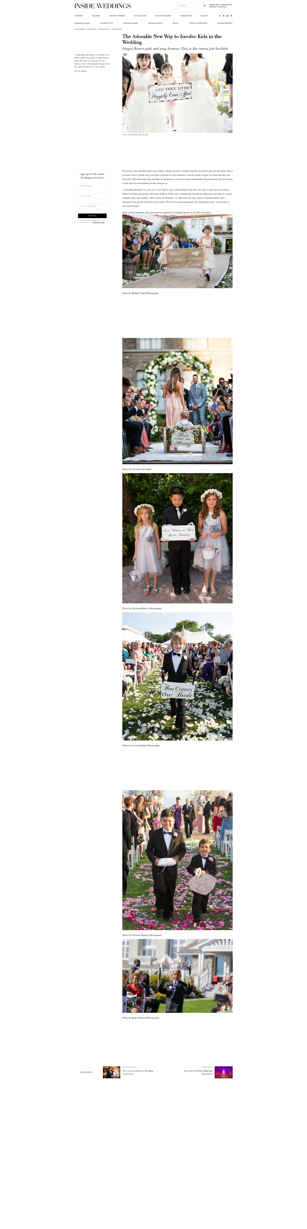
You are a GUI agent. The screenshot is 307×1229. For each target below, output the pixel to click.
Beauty (176, 23)
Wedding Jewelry (155, 23)
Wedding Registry (225, 23)
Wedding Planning (163, 16)
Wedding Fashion (130, 23)
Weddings (78, 16)
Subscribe (92, 216)
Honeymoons (186, 16)
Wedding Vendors (117, 16)
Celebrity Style (106, 23)
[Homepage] (102, 5)
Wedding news (86, 1072)
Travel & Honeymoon (198, 23)
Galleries (96, 16)
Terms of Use (98, 222)
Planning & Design (82, 23)
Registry (204, 16)
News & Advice (140, 16)
